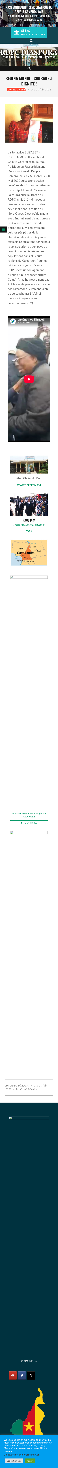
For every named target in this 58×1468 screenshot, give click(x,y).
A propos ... (29, 1360)
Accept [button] (30, 1461)
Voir (29, 530)
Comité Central (17, 89)
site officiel (29, 822)
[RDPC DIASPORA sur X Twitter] (31, 1375)
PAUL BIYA (29, 520)
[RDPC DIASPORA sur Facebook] (22, 1375)
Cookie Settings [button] (13, 1461)
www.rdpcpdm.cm (29, 485)
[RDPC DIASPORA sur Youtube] (13, 1375)
